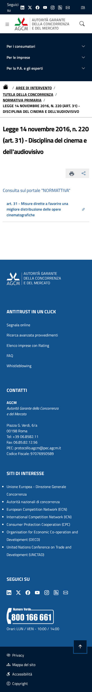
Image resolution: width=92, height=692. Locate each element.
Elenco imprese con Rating (28, 345)
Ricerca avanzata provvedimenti (32, 335)
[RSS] (60, 7)
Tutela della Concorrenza (28, 94)
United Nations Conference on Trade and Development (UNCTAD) (39, 550)
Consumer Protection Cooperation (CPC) (38, 524)
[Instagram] (52, 7)
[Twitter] (30, 7)
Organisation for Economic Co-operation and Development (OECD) (42, 535)
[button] (80, 647)
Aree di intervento (34, 88)
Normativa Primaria (22, 100)
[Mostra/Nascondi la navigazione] (7, 24)
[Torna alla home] (6, 88)
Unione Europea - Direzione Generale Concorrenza (36, 490)
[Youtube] (45, 7)
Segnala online (18, 325)
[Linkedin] (22, 7)
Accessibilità (22, 674)
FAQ (10, 355)
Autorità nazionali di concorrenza (33, 502)
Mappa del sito (23, 664)
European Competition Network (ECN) (37, 509)
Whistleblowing (19, 366)
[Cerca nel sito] (82, 24)
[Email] (68, 7)
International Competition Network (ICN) (39, 517)
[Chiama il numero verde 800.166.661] (30, 615)
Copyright (20, 683)
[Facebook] (37, 7)
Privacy (18, 655)
